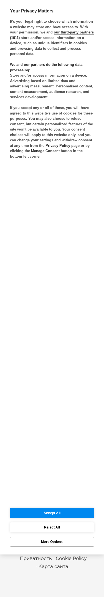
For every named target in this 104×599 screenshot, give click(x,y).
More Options (52, 542)
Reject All (52, 527)
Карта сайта (53, 566)
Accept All (52, 513)
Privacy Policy (57, 146)
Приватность (36, 558)
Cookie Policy (71, 558)
